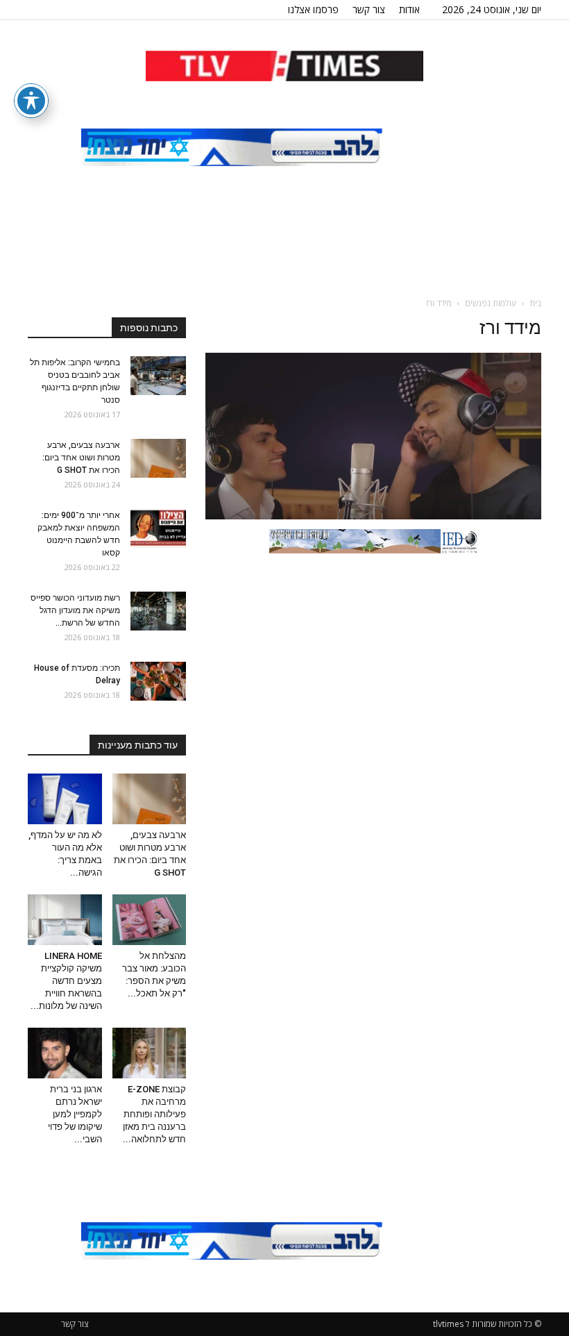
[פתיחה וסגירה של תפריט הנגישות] (31, 100)
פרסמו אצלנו (313, 9)
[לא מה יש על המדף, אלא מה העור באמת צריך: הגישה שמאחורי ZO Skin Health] (65, 799)
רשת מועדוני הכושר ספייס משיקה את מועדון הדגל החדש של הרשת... (75, 610)
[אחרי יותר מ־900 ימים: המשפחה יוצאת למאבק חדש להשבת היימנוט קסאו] (158, 528)
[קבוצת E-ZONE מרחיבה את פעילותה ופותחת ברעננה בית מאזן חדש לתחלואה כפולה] (149, 1053)
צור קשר (369, 9)
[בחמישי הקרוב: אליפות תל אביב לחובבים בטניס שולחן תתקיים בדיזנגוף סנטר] (158, 375)
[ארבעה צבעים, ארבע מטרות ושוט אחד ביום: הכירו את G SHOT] (158, 458)
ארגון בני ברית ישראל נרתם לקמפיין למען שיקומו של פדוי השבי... (75, 1114)
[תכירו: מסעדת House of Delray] (158, 681)
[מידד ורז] (373, 515)
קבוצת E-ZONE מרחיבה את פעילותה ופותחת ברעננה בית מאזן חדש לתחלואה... (154, 1114)
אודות (409, 9)
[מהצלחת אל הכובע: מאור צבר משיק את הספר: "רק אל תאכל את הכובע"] (149, 919)
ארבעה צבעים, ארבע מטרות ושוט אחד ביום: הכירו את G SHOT (81, 457)
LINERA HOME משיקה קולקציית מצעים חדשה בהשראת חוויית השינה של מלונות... (66, 981)
